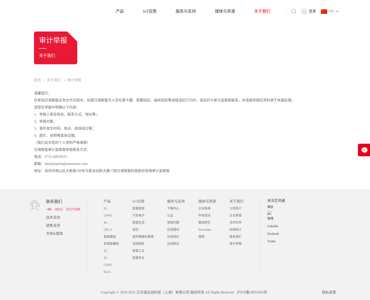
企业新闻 (204, 208)
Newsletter (204, 229)
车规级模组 (111, 244)
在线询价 (173, 236)
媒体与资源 (225, 11)
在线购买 (173, 244)
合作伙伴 (236, 222)
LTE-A (108, 229)
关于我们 (262, 11)
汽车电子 (138, 215)
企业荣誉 (236, 215)
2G (105, 258)
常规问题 (173, 222)
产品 (120, 11)
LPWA (108, 215)
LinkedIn (272, 226)
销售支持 (53, 225)
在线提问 (173, 229)
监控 (135, 229)
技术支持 (53, 217)
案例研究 (204, 222)
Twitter (271, 241)
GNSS (108, 265)
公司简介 (236, 208)
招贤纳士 (236, 229)
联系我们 (236, 236)
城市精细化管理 (143, 236)
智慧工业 (138, 251)
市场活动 (204, 215)
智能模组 (110, 236)
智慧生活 (138, 222)
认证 (170, 215)
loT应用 (150, 11)
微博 (270, 218)
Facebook (273, 233)
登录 (312, 11)
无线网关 (138, 244)
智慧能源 (138, 208)
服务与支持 (186, 11)
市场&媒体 (54, 233)
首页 (37, 80)
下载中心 (173, 208)
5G (105, 208)
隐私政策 (329, 292)
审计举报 (74, 80)
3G (105, 251)
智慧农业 (138, 258)
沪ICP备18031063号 (252, 292)
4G (105, 222)
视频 (201, 236)
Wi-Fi (107, 272)
